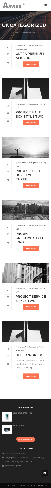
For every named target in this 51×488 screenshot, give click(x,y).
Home (18, 32)
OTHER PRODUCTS (25, 439)
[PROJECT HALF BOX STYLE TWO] (25, 88)
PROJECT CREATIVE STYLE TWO (30, 238)
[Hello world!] (25, 331)
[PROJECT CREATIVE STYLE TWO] (25, 210)
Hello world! (29, 355)
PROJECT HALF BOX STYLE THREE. (28, 175)
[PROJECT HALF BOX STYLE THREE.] (25, 147)
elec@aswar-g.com (13, 465)
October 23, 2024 (21, 49)
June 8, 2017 (20, 350)
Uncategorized (28, 32)
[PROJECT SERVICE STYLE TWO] (25, 273)
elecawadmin (22, 45)
